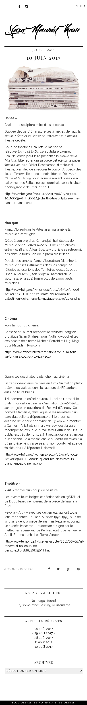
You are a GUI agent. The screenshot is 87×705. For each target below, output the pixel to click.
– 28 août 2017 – (44, 637)
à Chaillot (35, 147)
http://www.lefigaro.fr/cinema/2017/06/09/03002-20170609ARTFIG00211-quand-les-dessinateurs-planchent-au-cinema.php (41, 459)
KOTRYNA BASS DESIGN (57, 702)
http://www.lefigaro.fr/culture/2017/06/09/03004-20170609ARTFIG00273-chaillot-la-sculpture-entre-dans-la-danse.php (42, 198)
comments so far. (20, 569)
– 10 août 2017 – (43, 646)
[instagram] (26, 6)
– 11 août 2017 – (43, 642)
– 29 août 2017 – (43, 633)
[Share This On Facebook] (49, 569)
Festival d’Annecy (58, 408)
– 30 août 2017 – (44, 629)
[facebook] (19, 6)
